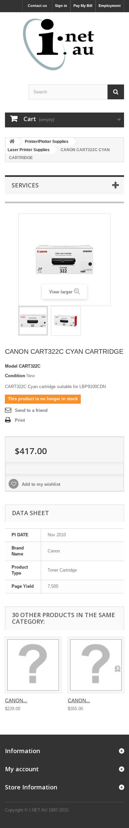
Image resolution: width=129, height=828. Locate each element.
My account (22, 769)
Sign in (61, 6)
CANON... (16, 700)
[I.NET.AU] (64, 44)
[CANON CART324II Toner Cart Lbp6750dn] (96, 665)
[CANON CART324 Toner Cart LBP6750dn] (33, 665)
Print (20, 420)
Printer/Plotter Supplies (46, 141)
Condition (15, 375)
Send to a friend (31, 410)
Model (11, 366)
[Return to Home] (12, 142)
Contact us (37, 6)
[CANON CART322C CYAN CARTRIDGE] (33, 320)
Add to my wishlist (40, 484)
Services (25, 185)
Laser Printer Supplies (29, 150)
